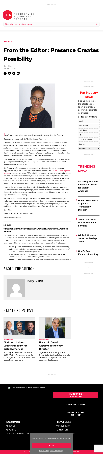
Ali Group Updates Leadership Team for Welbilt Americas (15, 345)
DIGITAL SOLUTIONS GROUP (18, 434)
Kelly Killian (8, 66)
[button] (75, 395)
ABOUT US (10, 426)
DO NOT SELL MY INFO (65, 434)
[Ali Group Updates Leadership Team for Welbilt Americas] (19, 328)
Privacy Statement (56, 451)
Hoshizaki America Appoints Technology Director (51, 345)
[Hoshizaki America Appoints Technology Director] (55, 328)
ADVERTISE (11, 430)
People (8, 41)
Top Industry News (89, 117)
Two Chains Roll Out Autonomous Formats (87, 222)
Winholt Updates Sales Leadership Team (87, 238)
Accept (52, 445)
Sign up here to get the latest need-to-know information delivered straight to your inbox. (87, 107)
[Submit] (96, 24)
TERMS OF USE (62, 430)
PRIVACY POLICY (63, 426)
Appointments (8, 339)
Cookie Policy (44, 451)
